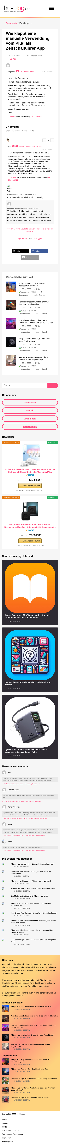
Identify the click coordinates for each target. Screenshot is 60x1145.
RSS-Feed (6, 1127)
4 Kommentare (24, 332)
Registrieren (30, 426)
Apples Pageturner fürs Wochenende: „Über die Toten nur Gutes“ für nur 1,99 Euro (27, 616)
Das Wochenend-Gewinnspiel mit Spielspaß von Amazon (27, 683)
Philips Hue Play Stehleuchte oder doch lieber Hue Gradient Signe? (31, 1060)
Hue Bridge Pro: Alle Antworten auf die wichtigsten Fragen (34, 913)
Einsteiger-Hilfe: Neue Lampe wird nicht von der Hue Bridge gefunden (32, 931)
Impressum (6, 1138)
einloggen (38, 238)
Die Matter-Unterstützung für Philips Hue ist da (29, 896)
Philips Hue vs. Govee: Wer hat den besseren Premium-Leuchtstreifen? (33, 1089)
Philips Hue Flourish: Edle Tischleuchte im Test (29, 1069)
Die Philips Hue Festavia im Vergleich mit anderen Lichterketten (31, 872)
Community (11, 23)
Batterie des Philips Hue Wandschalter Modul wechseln (33, 888)
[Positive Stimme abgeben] (44, 140)
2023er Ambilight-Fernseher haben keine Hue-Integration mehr (33, 941)
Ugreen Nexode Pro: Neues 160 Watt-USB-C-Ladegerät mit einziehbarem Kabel (26, 751)
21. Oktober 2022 (37, 117)
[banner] (16, 8)
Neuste (24, 131)
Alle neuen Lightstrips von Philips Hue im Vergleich (31, 881)
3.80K (14, 146)
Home (4, 1120)
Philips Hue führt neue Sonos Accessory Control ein (31, 1006)
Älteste (31, 131)
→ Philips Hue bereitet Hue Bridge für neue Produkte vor (21, 801)
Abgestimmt (15, 131)
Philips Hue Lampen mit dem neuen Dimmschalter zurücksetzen (31, 904)
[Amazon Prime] (30, 475)
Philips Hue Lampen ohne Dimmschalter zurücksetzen (32, 864)
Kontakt (30, 410)
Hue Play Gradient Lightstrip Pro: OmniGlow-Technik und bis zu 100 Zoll (33, 1026)
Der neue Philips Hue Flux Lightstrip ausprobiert (30, 1097)
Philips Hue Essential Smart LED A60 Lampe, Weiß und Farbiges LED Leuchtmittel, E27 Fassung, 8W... (30, 470)
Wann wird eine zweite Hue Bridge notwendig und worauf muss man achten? (33, 921)
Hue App (12, 59)
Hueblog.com (8, 996)
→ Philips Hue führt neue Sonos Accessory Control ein (21, 784)
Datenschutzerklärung (10, 1130)
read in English (39, 295)
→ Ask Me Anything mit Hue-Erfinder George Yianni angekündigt (24, 818)
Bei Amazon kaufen (31, 486)
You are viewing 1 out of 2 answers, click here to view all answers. (30, 230)
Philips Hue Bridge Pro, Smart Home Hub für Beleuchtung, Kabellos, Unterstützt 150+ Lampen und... (30, 525)
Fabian (33, 292)
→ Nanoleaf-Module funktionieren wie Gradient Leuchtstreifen (23, 835)
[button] (20, 251)
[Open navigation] (51, 8)
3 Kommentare (24, 313)
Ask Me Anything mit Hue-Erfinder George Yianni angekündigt (30, 1045)
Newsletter (30, 402)
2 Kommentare (24, 350)
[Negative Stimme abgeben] (52, 140)
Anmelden (30, 418)
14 (17, 71)
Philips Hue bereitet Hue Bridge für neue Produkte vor (32, 1035)
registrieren (22, 238)
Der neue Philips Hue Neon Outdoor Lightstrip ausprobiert (34, 1078)
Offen (8, 131)
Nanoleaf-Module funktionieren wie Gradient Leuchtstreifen (34, 1016)
